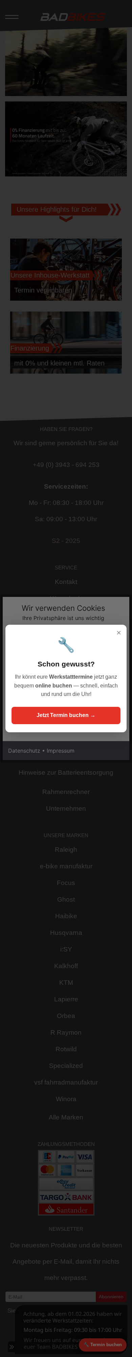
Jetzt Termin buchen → (66, 715)
